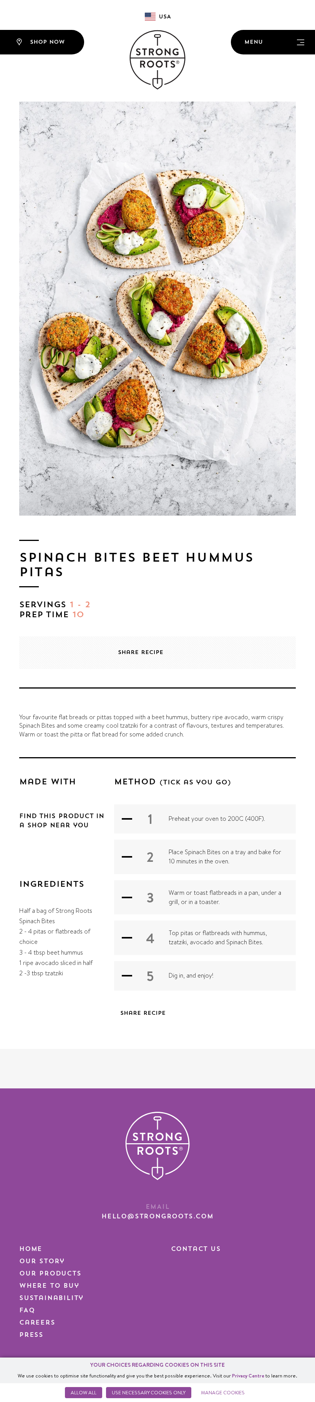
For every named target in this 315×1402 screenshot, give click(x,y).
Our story (42, 1261)
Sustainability (51, 1298)
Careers (37, 1323)
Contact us (196, 1249)
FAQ (27, 1310)
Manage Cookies (223, 1392)
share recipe (140, 652)
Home (30, 1249)
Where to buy (49, 1286)
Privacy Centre (248, 1375)
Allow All (83, 1392)
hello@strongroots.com (157, 1216)
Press (31, 1335)
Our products (50, 1274)
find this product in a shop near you (61, 820)
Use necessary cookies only (149, 1392)
